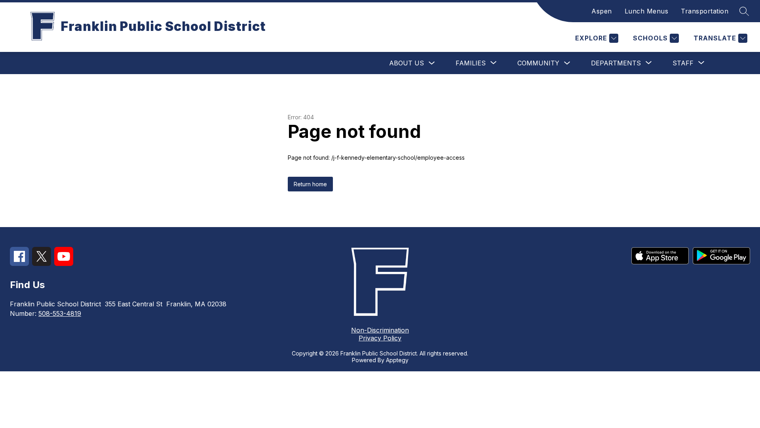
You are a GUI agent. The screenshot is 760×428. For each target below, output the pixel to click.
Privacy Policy (380, 338)
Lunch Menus (647, 11)
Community (538, 63)
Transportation (704, 11)
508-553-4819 (59, 313)
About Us (406, 63)
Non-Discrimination (380, 330)
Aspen (601, 11)
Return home (310, 184)
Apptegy (397, 360)
